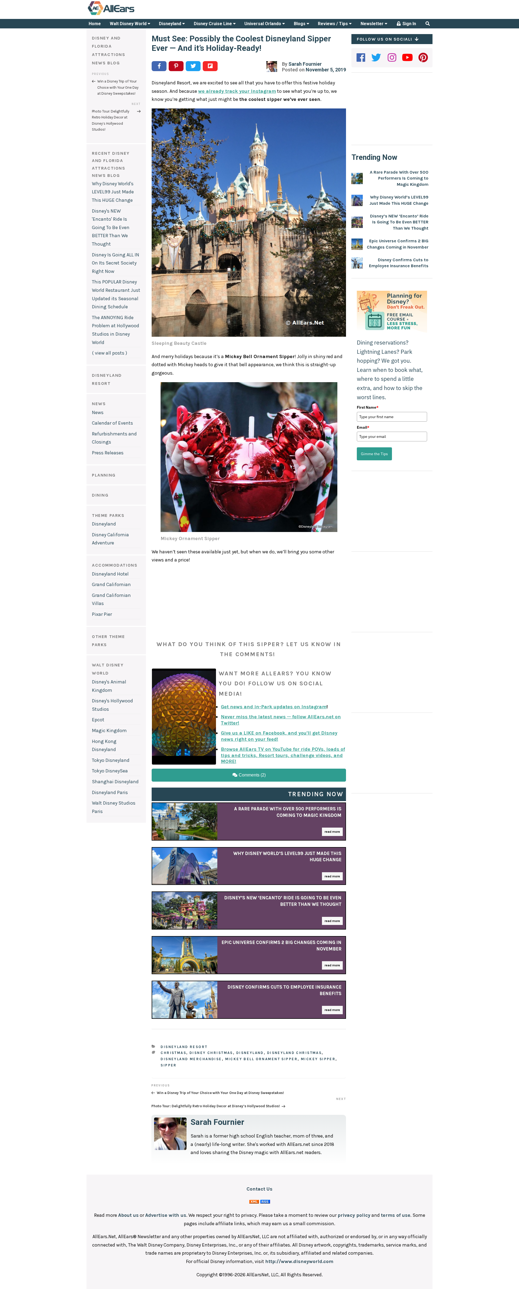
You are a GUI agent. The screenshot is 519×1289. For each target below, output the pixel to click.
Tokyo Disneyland (110, 760)
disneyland (250, 1053)
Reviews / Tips (333, 23)
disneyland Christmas (294, 1053)
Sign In (408, 23)
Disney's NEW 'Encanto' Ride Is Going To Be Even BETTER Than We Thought (110, 227)
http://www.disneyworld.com (299, 1261)
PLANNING (104, 475)
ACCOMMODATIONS (114, 565)
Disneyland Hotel (110, 574)
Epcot (98, 720)
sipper (169, 1065)
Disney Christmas (211, 1053)
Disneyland (170, 23)
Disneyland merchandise (191, 1059)
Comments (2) (252, 775)
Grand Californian (111, 584)
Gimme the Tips (374, 453)
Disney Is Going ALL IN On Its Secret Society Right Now (115, 263)
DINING (100, 495)
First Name (367, 407)
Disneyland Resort (184, 1047)
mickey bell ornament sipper (261, 1059)
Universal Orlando (263, 23)
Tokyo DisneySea (110, 771)
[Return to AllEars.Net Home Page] (127, 15)
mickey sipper (318, 1059)
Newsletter (373, 23)
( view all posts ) (109, 353)
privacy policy (354, 1215)
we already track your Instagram (237, 91)
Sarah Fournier (305, 64)
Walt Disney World (129, 23)
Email (363, 427)
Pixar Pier (102, 614)
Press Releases (108, 453)
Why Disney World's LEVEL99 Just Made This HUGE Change (113, 192)
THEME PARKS (108, 515)
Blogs (300, 23)
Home (95, 23)
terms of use (395, 1215)
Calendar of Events (112, 423)
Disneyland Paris (110, 792)
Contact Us (259, 1189)
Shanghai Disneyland (115, 782)
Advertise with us (165, 1215)
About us (128, 1215)
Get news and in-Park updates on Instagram (274, 707)
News (98, 412)
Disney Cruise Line (213, 23)
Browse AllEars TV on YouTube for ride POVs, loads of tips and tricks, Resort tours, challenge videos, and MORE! (283, 755)
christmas (173, 1053)
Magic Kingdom (109, 730)
